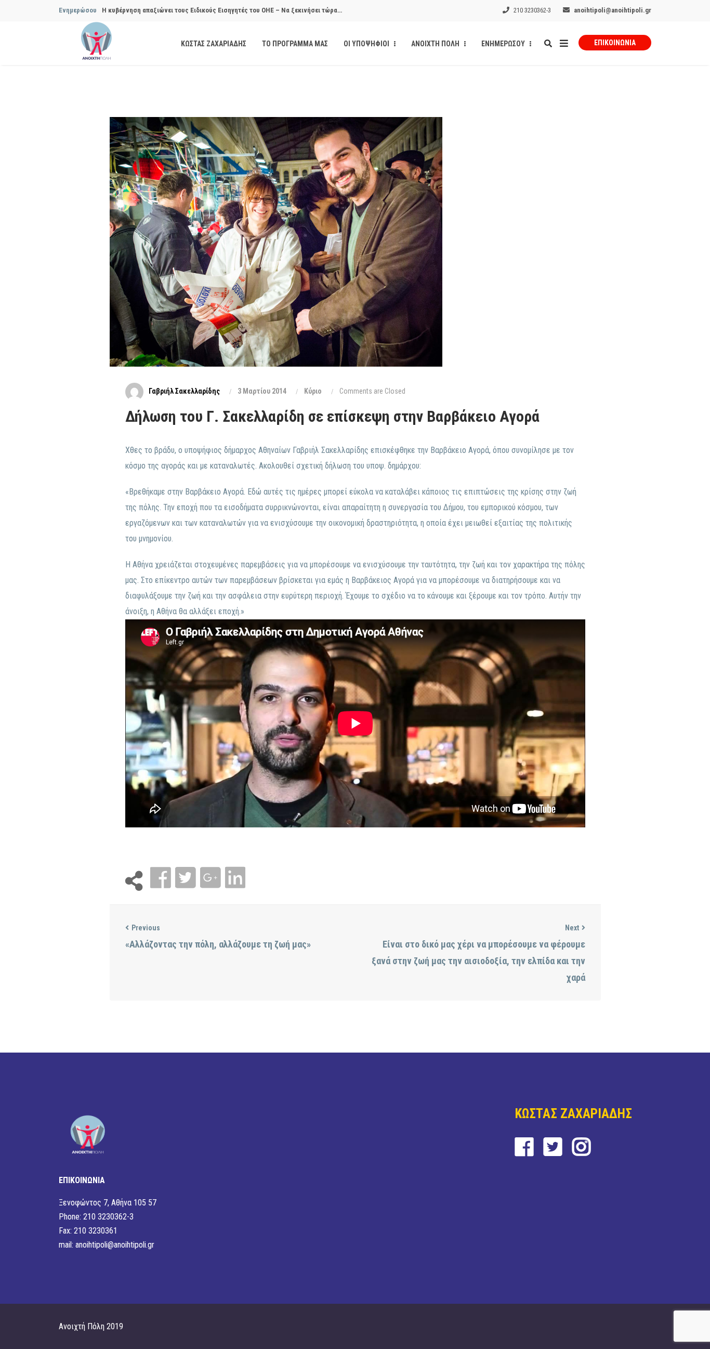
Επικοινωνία (615, 42)
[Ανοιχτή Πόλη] (96, 43)
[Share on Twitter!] (186, 878)
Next (572, 928)
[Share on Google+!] (211, 878)
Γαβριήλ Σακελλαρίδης (184, 391)
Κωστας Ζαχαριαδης (213, 44)
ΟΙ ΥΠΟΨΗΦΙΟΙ (367, 44)
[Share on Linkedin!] (235, 878)
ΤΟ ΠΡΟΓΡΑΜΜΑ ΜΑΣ (295, 44)
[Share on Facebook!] (161, 878)
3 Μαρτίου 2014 (262, 391)
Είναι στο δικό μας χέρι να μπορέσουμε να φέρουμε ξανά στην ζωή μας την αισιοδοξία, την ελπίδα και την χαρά (478, 961)
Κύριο (313, 391)
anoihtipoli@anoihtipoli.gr (612, 10)
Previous (146, 928)
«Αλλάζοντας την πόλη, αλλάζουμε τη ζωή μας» (218, 944)
